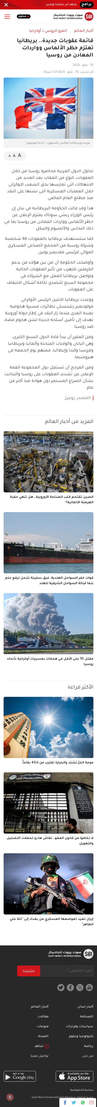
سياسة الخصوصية (81, 1090)
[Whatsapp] (83, 1102)
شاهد (39, 1046)
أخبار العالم (83, 31)
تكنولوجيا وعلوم (81, 1036)
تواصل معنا (39, 1056)
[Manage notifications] (10, 1097)
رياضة (88, 1046)
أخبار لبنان (85, 1007)
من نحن (87, 1056)
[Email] (91, 1102)
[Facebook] (65, 1102)
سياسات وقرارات (79, 1027)
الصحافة (86, 1017)
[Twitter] (74, 1102)
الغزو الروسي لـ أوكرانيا (48, 31)
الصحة (43, 1036)
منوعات (42, 1027)
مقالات (43, 1017)
